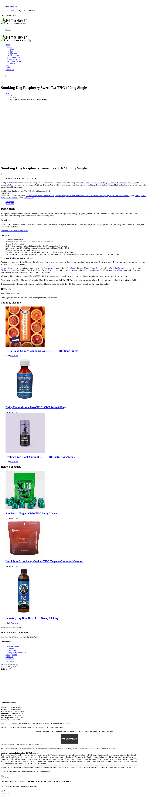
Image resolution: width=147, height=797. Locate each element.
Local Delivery (60, 196)
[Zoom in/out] (2, 793)
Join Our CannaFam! (30, 637)
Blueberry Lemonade (14, 185)
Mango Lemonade (109, 183)
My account (10, 661)
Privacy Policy (11, 650)
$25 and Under (31, 196)
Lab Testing (10, 648)
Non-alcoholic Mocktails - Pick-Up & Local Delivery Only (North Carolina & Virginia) (98, 196)
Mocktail (14, 198)
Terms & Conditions (13, 646)
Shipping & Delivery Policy (16, 653)
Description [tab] (10, 202)
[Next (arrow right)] (4, 795)
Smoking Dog (29, 198)
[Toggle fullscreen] (4, 793)
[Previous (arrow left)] (2, 795)
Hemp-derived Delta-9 (45, 196)
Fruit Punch (98, 183)
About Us (9, 657)
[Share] (6, 793)
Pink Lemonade (85, 183)
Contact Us (10, 659)
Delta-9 (137, 196)
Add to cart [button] (14, 356)
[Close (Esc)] (9, 793)
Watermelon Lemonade (125, 183)
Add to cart (5, 193)
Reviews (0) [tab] (10, 204)
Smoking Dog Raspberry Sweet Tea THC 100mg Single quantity (24, 191)
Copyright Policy (12, 655)
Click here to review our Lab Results (14, 231)
